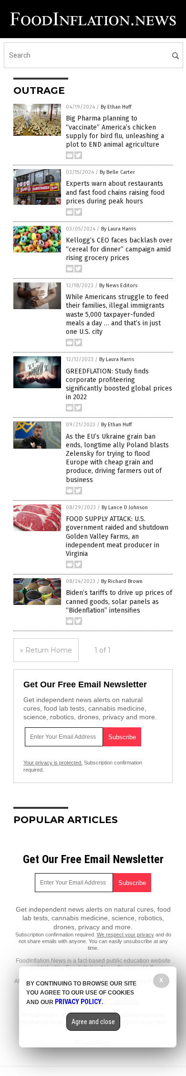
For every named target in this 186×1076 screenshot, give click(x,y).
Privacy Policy (78, 1002)
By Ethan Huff (116, 107)
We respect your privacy (125, 934)
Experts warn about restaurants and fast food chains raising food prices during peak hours (115, 192)
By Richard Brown (122, 581)
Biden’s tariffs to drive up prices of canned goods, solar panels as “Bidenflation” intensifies (119, 601)
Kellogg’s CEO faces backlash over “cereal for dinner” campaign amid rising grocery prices (119, 248)
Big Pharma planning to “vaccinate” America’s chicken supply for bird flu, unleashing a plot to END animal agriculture (115, 131)
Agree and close (93, 1022)
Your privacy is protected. (53, 762)
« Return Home (46, 650)
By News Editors (118, 285)
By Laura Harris (118, 229)
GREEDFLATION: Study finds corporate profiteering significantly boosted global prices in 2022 (119, 384)
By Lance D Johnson (125, 507)
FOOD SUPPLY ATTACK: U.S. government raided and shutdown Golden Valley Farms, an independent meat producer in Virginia (117, 536)
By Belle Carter (117, 172)
